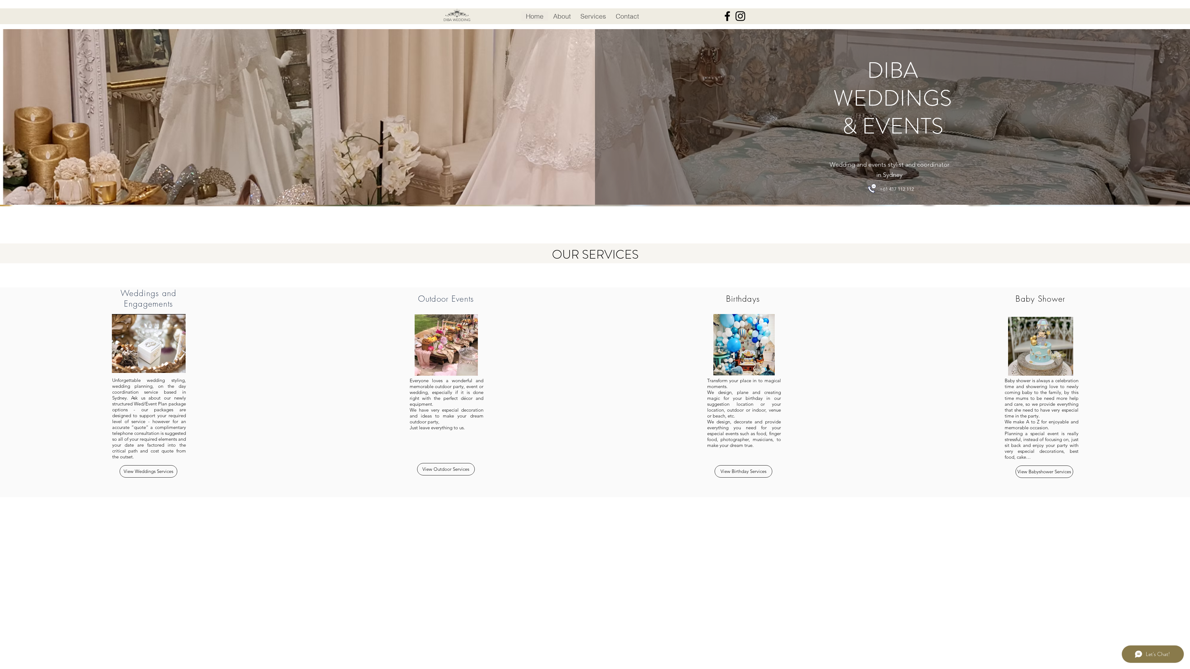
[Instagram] (740, 16)
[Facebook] (727, 16)
